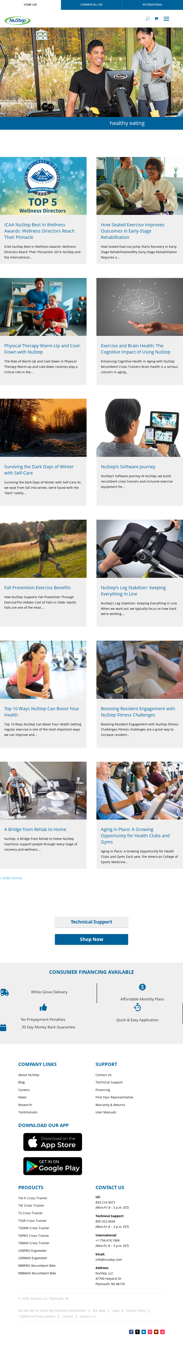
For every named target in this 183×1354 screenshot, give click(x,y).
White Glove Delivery (49, 991)
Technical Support (91, 922)
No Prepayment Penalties (43, 1019)
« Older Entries (11, 878)
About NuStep (28, 1075)
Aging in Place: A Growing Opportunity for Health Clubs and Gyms (135, 835)
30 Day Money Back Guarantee (48, 1027)
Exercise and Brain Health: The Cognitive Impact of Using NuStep (135, 349)
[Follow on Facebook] (131, 1332)
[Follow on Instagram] (150, 1332)
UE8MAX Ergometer (32, 1258)
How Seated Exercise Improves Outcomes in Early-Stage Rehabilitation (132, 231)
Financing (103, 1090)
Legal (116, 1310)
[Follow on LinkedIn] (143, 1332)
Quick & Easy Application (137, 1019)
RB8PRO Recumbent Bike (37, 1265)
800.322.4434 (105, 1221)
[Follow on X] (137, 1332)
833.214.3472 (105, 1202)
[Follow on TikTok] (162, 1332)
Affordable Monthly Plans (142, 999)
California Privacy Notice (37, 1316)
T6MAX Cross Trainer (34, 1243)
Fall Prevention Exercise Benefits (37, 588)
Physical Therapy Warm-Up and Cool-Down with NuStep (42, 349)
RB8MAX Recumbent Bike (37, 1273)
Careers (24, 1090)
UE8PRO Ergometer (32, 1250)
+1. (108, 1240)
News (22, 1097)
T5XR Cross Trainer (32, 1220)
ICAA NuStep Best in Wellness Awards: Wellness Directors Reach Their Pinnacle (39, 231)
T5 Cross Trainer (30, 1213)
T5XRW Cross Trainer (34, 1228)
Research (25, 1105)
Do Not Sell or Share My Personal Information (52, 1310)
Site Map (99, 1310)
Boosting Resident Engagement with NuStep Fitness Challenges (138, 712)
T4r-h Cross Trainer (32, 1198)
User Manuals (106, 1112)
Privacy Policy (136, 1310)
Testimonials (27, 1112)
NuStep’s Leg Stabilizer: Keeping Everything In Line (133, 591)
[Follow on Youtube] (156, 1332)
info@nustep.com (109, 1259)
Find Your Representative (114, 1097)
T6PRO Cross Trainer (33, 1235)
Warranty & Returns (110, 1105)
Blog (21, 1082)
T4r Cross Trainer (31, 1205)
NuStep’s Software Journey (128, 467)
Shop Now (91, 939)
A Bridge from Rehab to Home (35, 829)
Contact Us (104, 1075)
